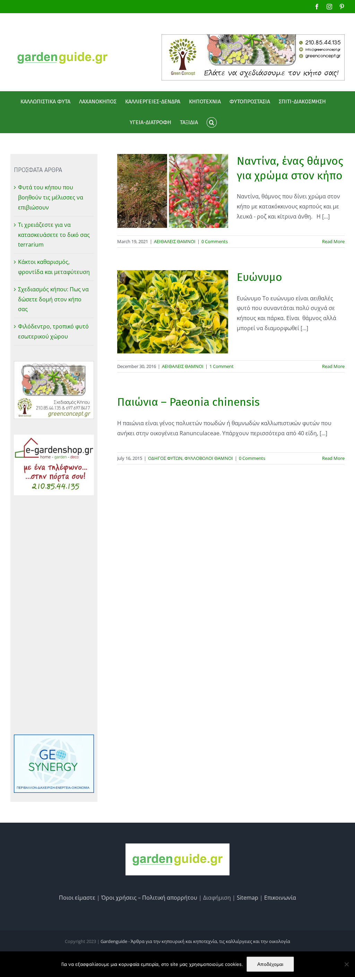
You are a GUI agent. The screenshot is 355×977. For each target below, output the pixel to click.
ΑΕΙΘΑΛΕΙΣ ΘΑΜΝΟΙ (175, 241)
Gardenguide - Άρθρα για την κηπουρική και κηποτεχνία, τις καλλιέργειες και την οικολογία (195, 941)
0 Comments (214, 241)
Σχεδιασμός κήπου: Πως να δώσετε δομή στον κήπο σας (53, 299)
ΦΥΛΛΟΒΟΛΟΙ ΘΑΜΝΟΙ (208, 458)
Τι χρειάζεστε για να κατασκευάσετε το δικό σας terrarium (54, 235)
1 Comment (221, 366)
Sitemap (247, 897)
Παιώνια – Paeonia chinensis (188, 402)
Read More (333, 241)
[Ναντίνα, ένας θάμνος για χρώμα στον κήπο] (172, 191)
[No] (346, 964)
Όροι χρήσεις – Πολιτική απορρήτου (149, 897)
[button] (211, 122)
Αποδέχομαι (270, 964)
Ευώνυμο (259, 277)
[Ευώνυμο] (172, 311)
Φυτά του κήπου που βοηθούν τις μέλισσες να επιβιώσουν (50, 197)
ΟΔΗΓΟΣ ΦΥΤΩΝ (165, 458)
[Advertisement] (54, 615)
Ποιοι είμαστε (77, 897)
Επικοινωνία (280, 897)
